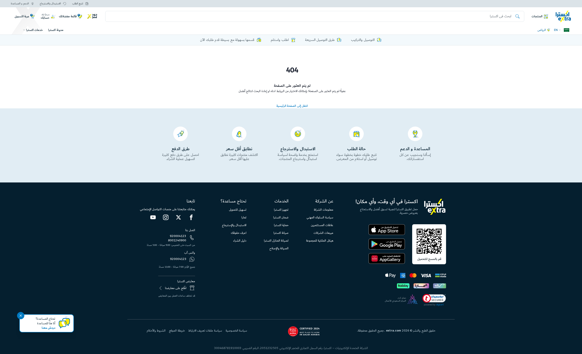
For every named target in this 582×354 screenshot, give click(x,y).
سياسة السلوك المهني (319, 217)
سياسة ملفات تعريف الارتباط (205, 330)
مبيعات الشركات (323, 232)
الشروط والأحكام (156, 330)
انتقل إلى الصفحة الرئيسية (292, 105)
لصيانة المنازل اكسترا (276, 240)
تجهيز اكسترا (281, 209)
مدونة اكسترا (55, 30)
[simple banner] (563, 16)
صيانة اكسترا (280, 232)
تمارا (243, 217)
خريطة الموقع (177, 330)
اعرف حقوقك (238, 232)
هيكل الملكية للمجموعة (319, 240)
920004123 (178, 236)
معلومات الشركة (323, 209)
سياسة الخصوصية (236, 330)
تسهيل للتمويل (237, 209)
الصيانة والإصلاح (278, 248)
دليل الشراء (239, 240)
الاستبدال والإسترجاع (234, 225)
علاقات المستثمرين (322, 225)
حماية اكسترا (281, 225)
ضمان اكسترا (280, 217)
